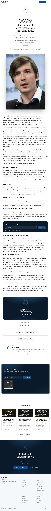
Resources (39, 484)
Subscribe (42, 227)
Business (24, 482)
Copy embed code (19, 332)
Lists (23, 486)
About (38, 480)
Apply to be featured (20, 467)
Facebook (39, 498)
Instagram (39, 496)
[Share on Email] (31, 325)
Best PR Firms (39, 488)
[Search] (37, 2)
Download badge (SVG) (30, 332)
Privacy (44, 508)
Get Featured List (40, 490)
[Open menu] (48, 2)
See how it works (34, 467)
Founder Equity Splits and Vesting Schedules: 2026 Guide (25, 420)
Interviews (24, 480)
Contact (38, 482)
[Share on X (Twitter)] (20, 325)
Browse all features (25, 434)
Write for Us (24, 498)
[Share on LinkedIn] (23, 325)
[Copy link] (34, 325)
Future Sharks (16, 347)
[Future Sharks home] (5, 2)
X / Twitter (39, 500)
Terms (48, 508)
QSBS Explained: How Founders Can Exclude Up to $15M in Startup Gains (42, 420)
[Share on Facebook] (26, 325)
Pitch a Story (24, 496)
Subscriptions (25, 500)
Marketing (24, 484)
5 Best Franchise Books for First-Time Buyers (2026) (8, 419)
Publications (39, 486)
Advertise (24, 502)
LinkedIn (38, 502)
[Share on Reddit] (28, 325)
